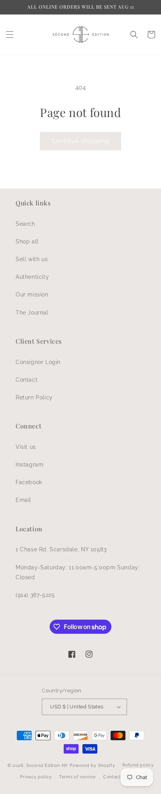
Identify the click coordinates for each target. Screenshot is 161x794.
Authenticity (32, 277)
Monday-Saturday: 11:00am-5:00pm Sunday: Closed (78, 572)
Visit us (26, 447)
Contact (27, 380)
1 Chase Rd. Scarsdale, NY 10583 (61, 549)
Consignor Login (38, 362)
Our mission (32, 294)
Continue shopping (80, 141)
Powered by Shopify (92, 765)
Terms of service (77, 776)
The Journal (32, 312)
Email (23, 500)
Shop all (27, 241)
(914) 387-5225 (35, 595)
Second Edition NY (47, 765)
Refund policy (138, 765)
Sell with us (32, 259)
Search (25, 224)
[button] (9, 34)
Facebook (29, 482)
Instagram (29, 464)
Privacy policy (36, 776)
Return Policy (34, 397)
